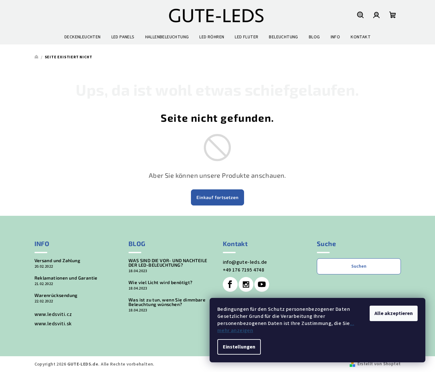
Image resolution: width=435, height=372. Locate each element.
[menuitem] (82, 37)
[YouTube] (261, 284)
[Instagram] (246, 284)
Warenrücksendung (56, 295)
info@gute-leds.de (245, 262)
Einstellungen (239, 346)
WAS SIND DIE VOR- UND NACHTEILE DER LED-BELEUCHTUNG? (167, 262)
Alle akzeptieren (393, 313)
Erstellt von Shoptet (379, 364)
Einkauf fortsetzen (217, 197)
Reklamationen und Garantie (66, 278)
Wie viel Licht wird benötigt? (160, 282)
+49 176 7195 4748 (243, 269)
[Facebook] (230, 284)
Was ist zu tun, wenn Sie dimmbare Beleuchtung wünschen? (166, 302)
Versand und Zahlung (57, 260)
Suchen (358, 266)
